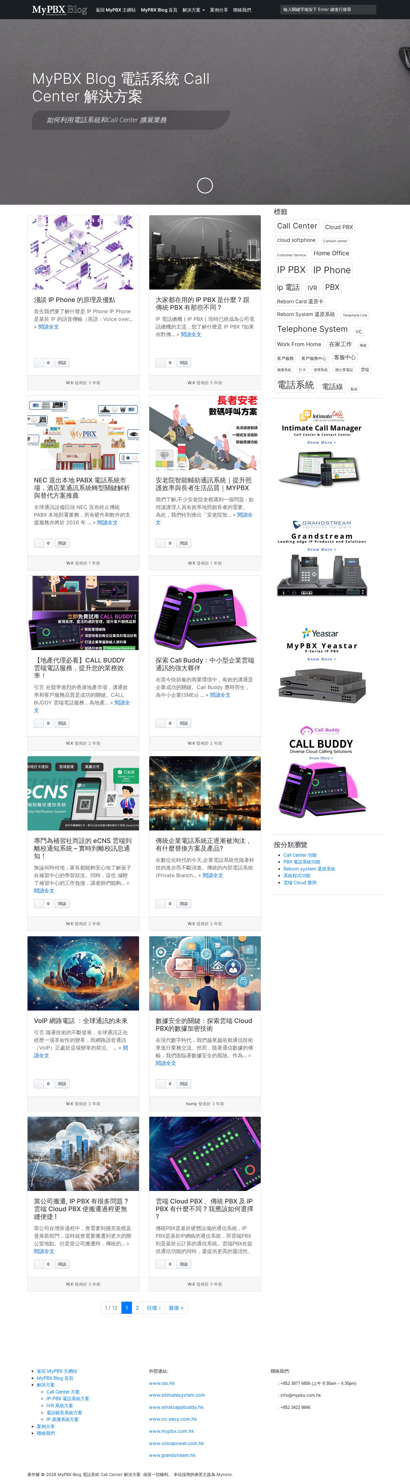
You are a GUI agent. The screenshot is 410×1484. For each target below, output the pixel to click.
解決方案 (192, 9)
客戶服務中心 (313, 358)
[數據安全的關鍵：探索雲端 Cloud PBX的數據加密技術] (205, 973)
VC (359, 331)
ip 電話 (288, 287)
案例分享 (219, 9)
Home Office (331, 253)
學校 (363, 346)
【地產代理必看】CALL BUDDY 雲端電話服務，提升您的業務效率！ (79, 667)
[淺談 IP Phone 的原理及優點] (83, 252)
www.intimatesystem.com (177, 1395)
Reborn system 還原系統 (309, 868)
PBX (332, 287)
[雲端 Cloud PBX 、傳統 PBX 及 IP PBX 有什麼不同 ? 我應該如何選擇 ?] (205, 1154)
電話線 (332, 386)
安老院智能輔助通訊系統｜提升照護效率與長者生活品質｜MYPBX (204, 484)
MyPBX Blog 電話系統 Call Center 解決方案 (99, 1474)
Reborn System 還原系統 (306, 314)
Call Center (297, 225)
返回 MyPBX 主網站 (116, 9)
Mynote (224, 1474)
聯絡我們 (242, 9)
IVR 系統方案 (59, 1405)
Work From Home (299, 344)
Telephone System (312, 329)
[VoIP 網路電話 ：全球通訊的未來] (83, 973)
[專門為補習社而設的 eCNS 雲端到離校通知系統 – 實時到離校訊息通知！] (83, 793)
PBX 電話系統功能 (301, 861)
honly (191, 1103)
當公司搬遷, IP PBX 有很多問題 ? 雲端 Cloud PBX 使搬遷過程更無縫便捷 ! (81, 1208)
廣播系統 (284, 370)
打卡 (302, 370)
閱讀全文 (48, 326)
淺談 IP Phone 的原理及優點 (74, 300)
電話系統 (295, 384)
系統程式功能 (296, 875)
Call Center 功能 (300, 855)
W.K (69, 382)
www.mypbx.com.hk (171, 1431)
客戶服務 (285, 358)
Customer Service (291, 255)
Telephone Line (355, 315)
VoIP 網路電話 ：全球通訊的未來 (81, 1021)
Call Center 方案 (63, 1391)
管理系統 (321, 370)
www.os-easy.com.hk (173, 1419)
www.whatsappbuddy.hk (176, 1407)
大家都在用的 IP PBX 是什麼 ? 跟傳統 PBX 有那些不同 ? (203, 303)
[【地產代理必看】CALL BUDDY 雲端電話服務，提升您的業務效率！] (83, 613)
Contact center (335, 241)
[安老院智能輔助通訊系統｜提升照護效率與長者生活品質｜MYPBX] (205, 433)
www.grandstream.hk (172, 1455)
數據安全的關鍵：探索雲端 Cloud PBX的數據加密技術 (204, 1024)
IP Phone (332, 270)
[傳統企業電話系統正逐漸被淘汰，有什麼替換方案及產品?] (205, 793)
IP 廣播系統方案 (62, 1419)
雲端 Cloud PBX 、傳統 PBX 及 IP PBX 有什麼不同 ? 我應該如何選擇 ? (204, 1208)
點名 (354, 389)
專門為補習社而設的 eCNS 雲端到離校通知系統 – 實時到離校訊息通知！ (83, 848)
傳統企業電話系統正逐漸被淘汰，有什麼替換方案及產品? (204, 844)
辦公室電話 (344, 370)
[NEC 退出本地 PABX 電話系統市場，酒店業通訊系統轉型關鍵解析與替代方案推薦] (83, 433)
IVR (312, 288)
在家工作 (340, 344)
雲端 (365, 369)
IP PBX (291, 269)
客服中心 (345, 357)
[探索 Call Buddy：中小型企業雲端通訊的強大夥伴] (205, 613)
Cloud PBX (339, 227)
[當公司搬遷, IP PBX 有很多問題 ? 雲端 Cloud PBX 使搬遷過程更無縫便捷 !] (83, 1154)
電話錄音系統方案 (64, 1412)
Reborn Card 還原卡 (300, 301)
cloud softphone (296, 240)
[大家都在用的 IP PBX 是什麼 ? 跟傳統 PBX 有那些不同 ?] (205, 252)
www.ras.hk (162, 1383)
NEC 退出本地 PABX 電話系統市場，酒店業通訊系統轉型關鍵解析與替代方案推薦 (82, 487)
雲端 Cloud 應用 (299, 882)
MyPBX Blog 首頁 (159, 9)
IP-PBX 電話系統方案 (67, 1398)
